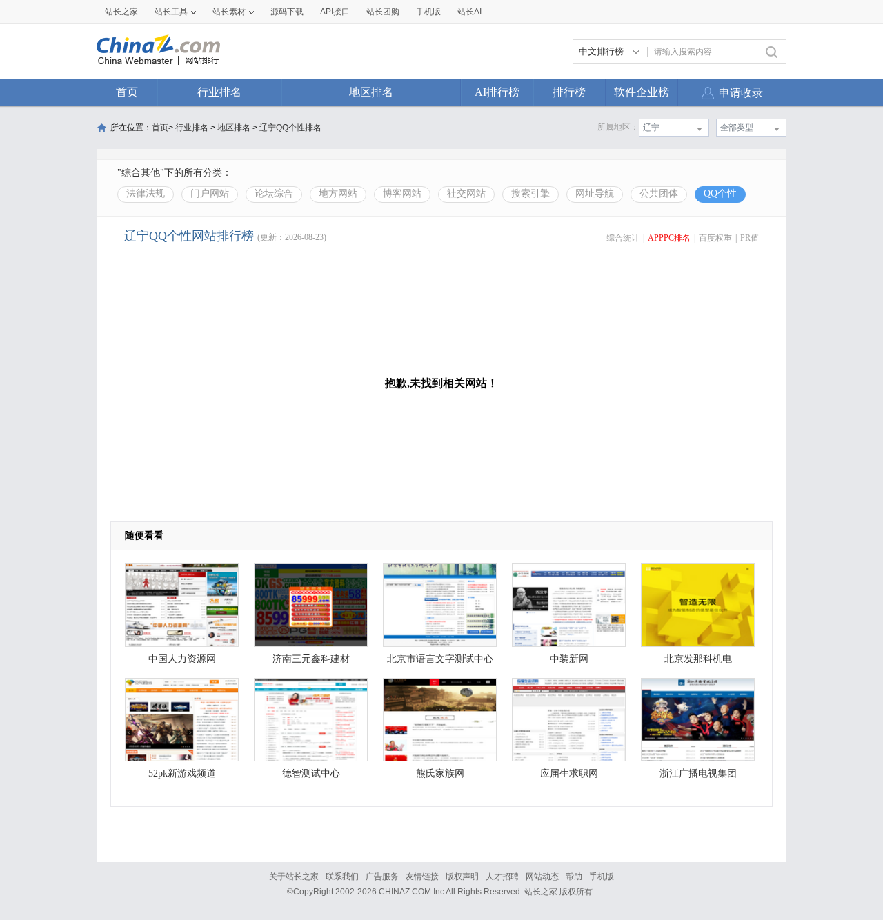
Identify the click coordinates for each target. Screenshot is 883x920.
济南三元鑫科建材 (311, 659)
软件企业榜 (641, 92)
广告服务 (382, 876)
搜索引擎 (530, 193)
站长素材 (229, 12)
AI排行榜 (497, 92)
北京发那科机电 (698, 659)
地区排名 (371, 92)
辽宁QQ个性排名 (290, 127)
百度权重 (715, 238)
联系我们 (342, 876)
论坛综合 (274, 193)
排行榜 (569, 92)
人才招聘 (502, 876)
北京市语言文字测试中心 (440, 659)
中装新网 (569, 659)
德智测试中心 (311, 773)
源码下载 (287, 12)
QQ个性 (720, 193)
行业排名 (219, 92)
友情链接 (422, 876)
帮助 (574, 876)
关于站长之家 (294, 876)
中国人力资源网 (182, 659)
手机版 (601, 876)
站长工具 (171, 12)
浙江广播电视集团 (698, 773)
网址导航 (594, 193)
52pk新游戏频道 (182, 773)
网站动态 (542, 876)
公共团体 (658, 193)
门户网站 (209, 193)
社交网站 (466, 193)
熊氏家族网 (440, 773)
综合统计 (622, 238)
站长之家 (121, 12)
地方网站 (338, 193)
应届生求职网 (569, 773)
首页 (127, 92)
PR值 (749, 238)
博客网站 (402, 193)
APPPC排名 (669, 238)
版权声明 (462, 876)
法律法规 (145, 193)
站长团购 (382, 12)
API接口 (335, 12)
